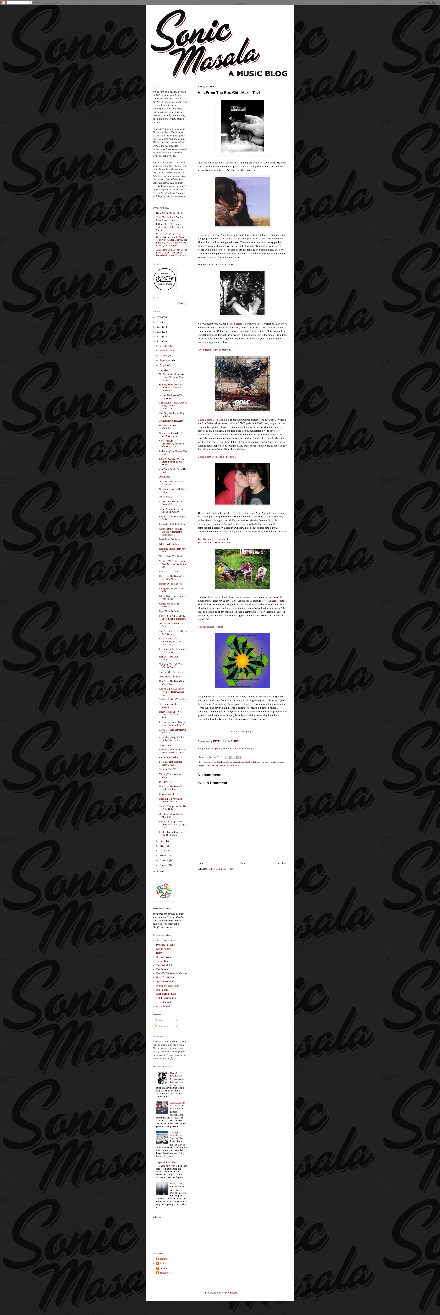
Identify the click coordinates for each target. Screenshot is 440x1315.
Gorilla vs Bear (163, 949)
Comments (162, 1026)
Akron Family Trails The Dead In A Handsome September (171, 532)
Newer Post (204, 863)
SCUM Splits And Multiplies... (168, 427)
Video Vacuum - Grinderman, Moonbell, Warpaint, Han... (172, 443)
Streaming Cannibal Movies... (168, 705)
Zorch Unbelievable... (169, 757)
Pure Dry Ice (165, 782)
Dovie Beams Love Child (211, 419)
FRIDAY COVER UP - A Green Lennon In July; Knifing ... (171, 462)
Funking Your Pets (168, 794)
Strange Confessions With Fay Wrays (171, 396)
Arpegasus (203, 741)
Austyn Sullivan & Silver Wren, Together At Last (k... (171, 692)
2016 (159, 317)
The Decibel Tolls (164, 965)
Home (243, 863)
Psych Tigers (235, 323)
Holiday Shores (206, 596)
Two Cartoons (278, 512)
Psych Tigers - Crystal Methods (214, 349)
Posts (160, 1020)
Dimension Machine (257, 696)
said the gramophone (166, 998)
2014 (159, 327)
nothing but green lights (167, 985)
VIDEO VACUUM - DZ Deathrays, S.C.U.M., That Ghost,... (171, 641)
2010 (159, 871)
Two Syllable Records (273, 600)
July (162, 370)
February (164, 860)
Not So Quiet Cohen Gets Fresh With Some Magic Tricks (172, 377)
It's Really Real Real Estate (172, 524)
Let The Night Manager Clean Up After (170, 763)
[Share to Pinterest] (240, 757)
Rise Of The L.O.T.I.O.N (176, 1074)
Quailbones (164, 477)
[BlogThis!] (230, 757)
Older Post (281, 863)
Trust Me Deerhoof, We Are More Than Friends (169, 218)
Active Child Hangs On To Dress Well (172, 503)
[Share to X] (233, 757)
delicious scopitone (165, 981)
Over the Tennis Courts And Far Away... (172, 483)
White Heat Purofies (169, 544)
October (164, 355)
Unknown (164, 1268)
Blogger (233, 1292)
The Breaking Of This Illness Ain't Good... (173, 632)
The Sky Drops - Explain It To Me (216, 264)
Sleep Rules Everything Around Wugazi (170, 800)
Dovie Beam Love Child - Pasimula (217, 456)
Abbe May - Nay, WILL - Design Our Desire (171, 739)
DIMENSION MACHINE (226, 741)
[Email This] (227, 757)
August (163, 365)
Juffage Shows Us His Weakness (169, 605)
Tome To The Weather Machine (171, 973)
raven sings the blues (166, 994)
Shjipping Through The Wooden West (170, 666)
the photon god (163, 1002)
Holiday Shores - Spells (210, 626)
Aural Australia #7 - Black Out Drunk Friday (177, 1105)
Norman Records (164, 957)
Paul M (163, 1263)
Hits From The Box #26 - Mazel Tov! (171, 683)
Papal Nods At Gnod (169, 611)
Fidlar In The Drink (168, 571)
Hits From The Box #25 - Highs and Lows (171, 788)
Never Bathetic (166, 496)
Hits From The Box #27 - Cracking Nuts (171, 577)
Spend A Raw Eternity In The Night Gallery (171, 510)
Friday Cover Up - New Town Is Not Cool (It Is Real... (172, 714)
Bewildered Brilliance (169, 539)
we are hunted (163, 1006)
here (242, 449)
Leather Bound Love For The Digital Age (171, 833)
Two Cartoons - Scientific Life (214, 542)
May (162, 846)
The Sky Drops (218, 234)
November (165, 350)
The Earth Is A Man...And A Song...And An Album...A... (172, 405)
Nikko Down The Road (170, 556)
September (165, 360)
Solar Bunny (165, 745)
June (162, 841)
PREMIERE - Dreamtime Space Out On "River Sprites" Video (170, 227)
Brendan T (165, 1259)
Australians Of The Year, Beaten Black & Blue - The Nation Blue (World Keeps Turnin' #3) (171, 252)
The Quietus (162, 969)
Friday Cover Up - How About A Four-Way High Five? (172, 824)
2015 (159, 322)
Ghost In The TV (167, 769)
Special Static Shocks (168, 1162)
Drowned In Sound (165, 944)
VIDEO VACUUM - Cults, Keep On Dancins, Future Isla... (172, 564)
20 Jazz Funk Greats (166, 940)
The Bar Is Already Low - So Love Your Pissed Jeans (177, 1137)
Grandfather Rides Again (171, 421)
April (163, 850)
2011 (159, 341)
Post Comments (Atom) (222, 869)
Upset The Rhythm (165, 977)
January (164, 865)
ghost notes (165, 1272)
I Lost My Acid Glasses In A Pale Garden (172, 650)
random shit (162, 990)
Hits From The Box (260, 762)
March (163, 855)
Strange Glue (162, 961)
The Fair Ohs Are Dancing (172, 672)
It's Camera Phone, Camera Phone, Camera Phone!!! (172, 723)
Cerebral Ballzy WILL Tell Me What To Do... (172, 434)
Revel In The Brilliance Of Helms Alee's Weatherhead (173, 751)
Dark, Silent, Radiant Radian (170, 213)
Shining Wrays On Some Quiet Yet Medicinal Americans (171, 387)
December (165, 345)
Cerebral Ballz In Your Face (172, 699)
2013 (159, 332)
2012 (159, 336)
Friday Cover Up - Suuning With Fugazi (172, 597)
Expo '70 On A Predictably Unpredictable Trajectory (172, 617)
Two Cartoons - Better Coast (213, 538)
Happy (159, 953)
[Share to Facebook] (237, 757)
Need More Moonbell (169, 676)
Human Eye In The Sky (170, 583)
